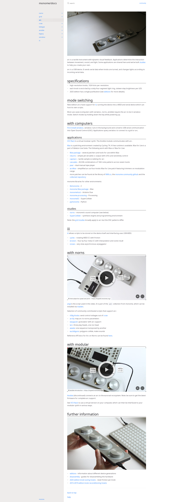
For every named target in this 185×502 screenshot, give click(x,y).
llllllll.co (108, 174)
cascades (73, 162)
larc (71, 325)
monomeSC (74, 198)
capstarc (73, 159)
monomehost (75, 192)
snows (72, 244)
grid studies (80, 220)
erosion (73, 241)
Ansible (70, 395)
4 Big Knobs (74, 315)
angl (69, 304)
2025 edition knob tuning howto (83, 480)
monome (41, 499)
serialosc (42, 37)
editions (107, 91)
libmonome (74, 186)
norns (41, 13)
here (110, 335)
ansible (41, 30)
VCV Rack (71, 141)
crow (40, 23)
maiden (80, 306)
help (69, 497)
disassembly (75, 477)
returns (73, 156)
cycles (72, 238)
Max (69, 145)
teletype (42, 27)
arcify (72, 318)
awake (72, 328)
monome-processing (78, 195)
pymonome (74, 202)
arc (40, 20)
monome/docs (48, 3)
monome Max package (79, 189)
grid (40, 17)
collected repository (78, 177)
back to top (71, 493)
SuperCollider (75, 216)
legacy (41, 34)
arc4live (73, 168)
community (142, 3)
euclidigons (74, 331)
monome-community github (126, 174)
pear (72, 165)
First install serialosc (75, 128)
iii (39, 41)
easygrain (74, 322)
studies (142, 62)
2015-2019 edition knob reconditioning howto (88, 483)
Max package (75, 152)
